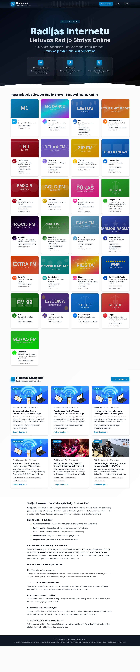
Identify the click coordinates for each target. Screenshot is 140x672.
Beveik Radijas (54, 277)
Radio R (21, 200)
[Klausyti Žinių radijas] (115, 148)
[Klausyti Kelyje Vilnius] (115, 188)
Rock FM (21, 237)
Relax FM (52, 160)
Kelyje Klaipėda (84, 315)
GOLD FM (52, 200)
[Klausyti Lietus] (85, 108)
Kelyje (111, 315)
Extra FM (21, 277)
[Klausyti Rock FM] (25, 225)
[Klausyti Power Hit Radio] (115, 108)
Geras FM (22, 352)
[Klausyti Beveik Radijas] (55, 265)
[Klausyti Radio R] (25, 188)
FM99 (20, 315)
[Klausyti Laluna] (55, 302)
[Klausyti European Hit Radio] (115, 265)
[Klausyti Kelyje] (115, 302)
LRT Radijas (23, 160)
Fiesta (81, 277)
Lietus (81, 120)
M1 (19, 120)
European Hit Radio (117, 277)
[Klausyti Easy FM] (85, 225)
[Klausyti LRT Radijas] (25, 148)
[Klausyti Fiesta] (85, 265)
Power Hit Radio (115, 120)
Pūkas (80, 200)
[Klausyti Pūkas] (85, 188)
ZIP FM (81, 160)
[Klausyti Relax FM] (55, 148)
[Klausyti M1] (25, 108)
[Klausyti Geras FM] (25, 340)
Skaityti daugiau (19, 432)
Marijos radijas (115, 237)
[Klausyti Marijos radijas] (115, 225)
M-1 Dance (52, 120)
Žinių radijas (114, 160)
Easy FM (81, 237)
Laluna (51, 315)
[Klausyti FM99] (25, 302)
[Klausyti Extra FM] (25, 265)
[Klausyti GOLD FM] (55, 188)
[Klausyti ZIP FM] (85, 148)
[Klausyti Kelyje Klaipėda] (85, 302)
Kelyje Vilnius (114, 200)
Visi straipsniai (118, 379)
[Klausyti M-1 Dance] (55, 108)
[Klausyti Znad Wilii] (55, 225)
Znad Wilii (52, 237)
